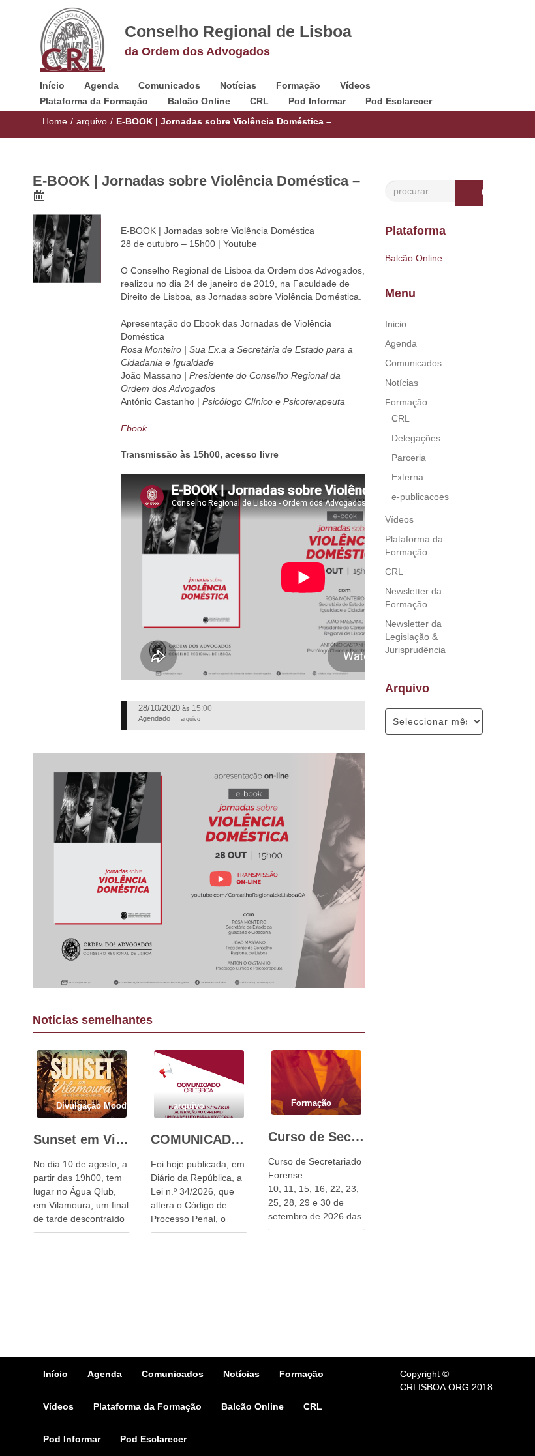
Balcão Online (199, 101)
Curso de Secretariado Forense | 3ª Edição (316, 1136)
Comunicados (169, 85)
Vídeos (355, 85)
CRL (259, 101)
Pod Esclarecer (398, 101)
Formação (298, 85)
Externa (407, 477)
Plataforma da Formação (94, 101)
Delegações (415, 438)
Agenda (101, 85)
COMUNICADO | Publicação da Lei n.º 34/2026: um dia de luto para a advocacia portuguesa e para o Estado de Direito (199, 1139)
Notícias (238, 85)
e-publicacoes (420, 496)
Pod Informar (317, 101)
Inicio (395, 324)
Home (54, 121)
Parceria (408, 457)
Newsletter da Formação (413, 597)
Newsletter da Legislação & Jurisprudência (415, 637)
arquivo (91, 121)
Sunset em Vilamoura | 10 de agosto (81, 1139)
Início (52, 85)
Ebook (134, 428)
